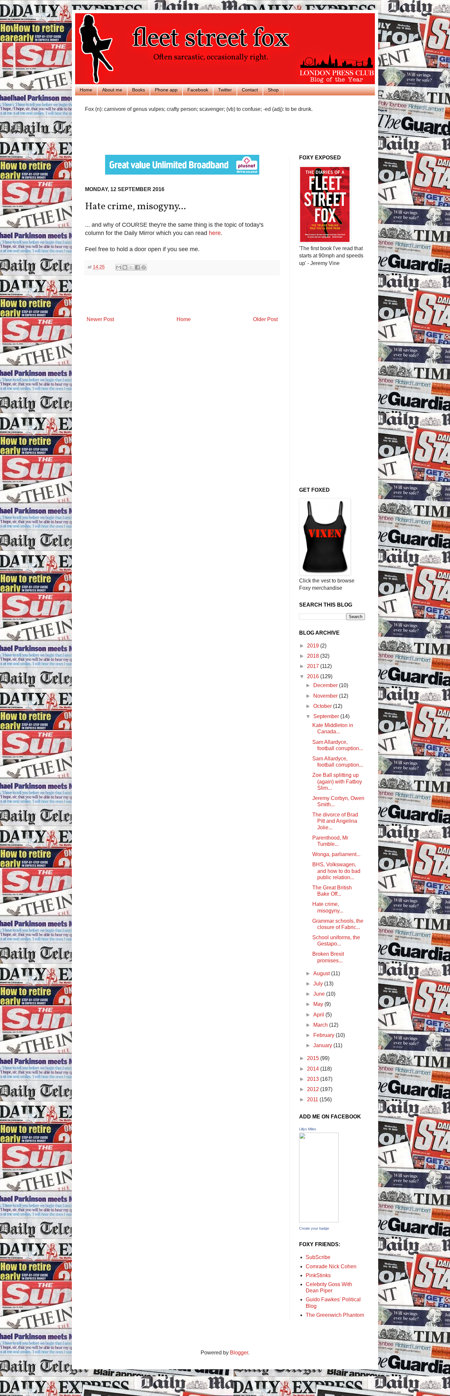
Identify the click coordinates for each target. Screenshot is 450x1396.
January (323, 1045)
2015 (313, 1058)
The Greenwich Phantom (335, 1315)
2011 (313, 1099)
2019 (313, 645)
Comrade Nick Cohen (331, 1266)
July (318, 983)
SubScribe (318, 1257)
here (215, 233)
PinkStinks (318, 1275)
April (319, 1014)
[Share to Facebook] (137, 267)
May (318, 1004)
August (322, 973)
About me (112, 89)
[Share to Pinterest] (143, 267)
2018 (313, 656)
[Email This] (118, 267)
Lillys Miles (307, 1129)
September (326, 716)
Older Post (265, 319)
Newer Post (100, 319)
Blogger (239, 1352)
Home (86, 89)
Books (138, 89)
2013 (313, 1079)
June (319, 994)
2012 (313, 1089)
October (323, 706)
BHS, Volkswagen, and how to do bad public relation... (336, 871)
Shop (273, 89)
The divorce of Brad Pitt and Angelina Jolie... (335, 821)
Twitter (225, 89)
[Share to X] (131, 267)
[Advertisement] (162, 133)
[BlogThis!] (125, 267)
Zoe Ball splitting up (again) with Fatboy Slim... (337, 781)
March (321, 1025)
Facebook (197, 89)
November (326, 696)
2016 (313, 676)
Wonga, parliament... (336, 854)
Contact (250, 89)
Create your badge (314, 1228)
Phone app (166, 89)
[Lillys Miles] (319, 1220)
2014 (313, 1069)
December (326, 685)
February (324, 1035)
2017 (313, 666)
